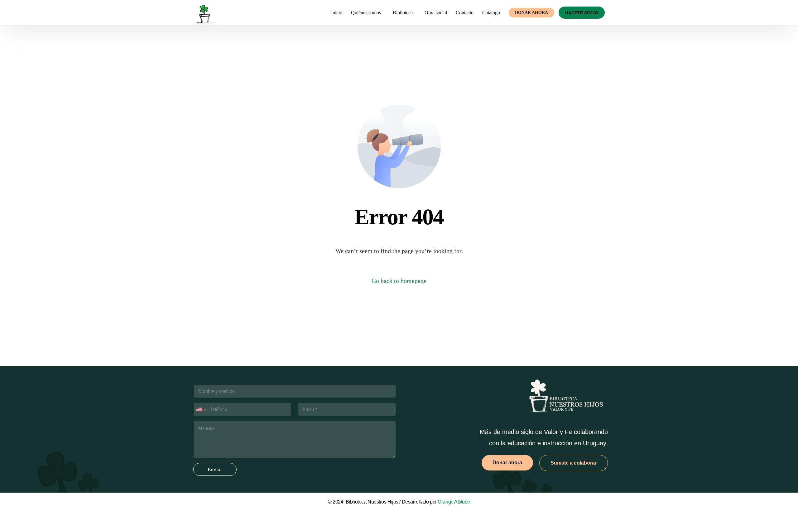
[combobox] (200, 409)
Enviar (215, 469)
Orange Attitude (454, 501)
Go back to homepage (399, 280)
